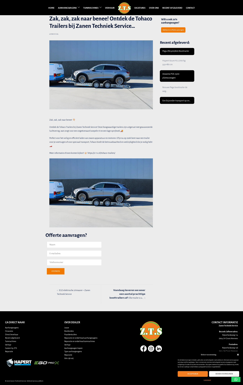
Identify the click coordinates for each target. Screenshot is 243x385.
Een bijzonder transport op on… (176, 101)
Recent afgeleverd (172, 8)
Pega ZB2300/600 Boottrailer (175, 51)
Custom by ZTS (11, 348)
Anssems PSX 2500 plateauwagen (170, 76)
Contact (190, 8)
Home (51, 8)
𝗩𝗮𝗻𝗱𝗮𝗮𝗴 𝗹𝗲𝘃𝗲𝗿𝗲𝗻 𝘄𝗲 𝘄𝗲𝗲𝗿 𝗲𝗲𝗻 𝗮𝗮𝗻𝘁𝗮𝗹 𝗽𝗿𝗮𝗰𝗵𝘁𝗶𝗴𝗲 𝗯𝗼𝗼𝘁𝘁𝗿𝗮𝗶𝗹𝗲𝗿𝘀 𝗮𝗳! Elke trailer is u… (127, 294)
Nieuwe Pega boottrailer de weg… (174, 89)
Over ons (154, 8)
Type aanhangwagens (73, 351)
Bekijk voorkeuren (224, 374)
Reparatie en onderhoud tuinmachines (79, 341)
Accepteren (192, 374)
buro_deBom (39, 381)
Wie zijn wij (68, 358)
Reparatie (9, 351)
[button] (238, 354)
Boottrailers (69, 331)
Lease (66, 328)
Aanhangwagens (67, 8)
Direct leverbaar (11, 335)
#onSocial (53, 34)
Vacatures (139, 8)
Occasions (9, 331)
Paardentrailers (70, 335)
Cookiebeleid (207, 380)
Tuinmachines (90, 8)
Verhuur (110, 8)
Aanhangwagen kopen (73, 348)
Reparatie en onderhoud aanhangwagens (80, 338)
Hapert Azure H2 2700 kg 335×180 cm (174, 63)
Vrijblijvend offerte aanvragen (173, 30)
